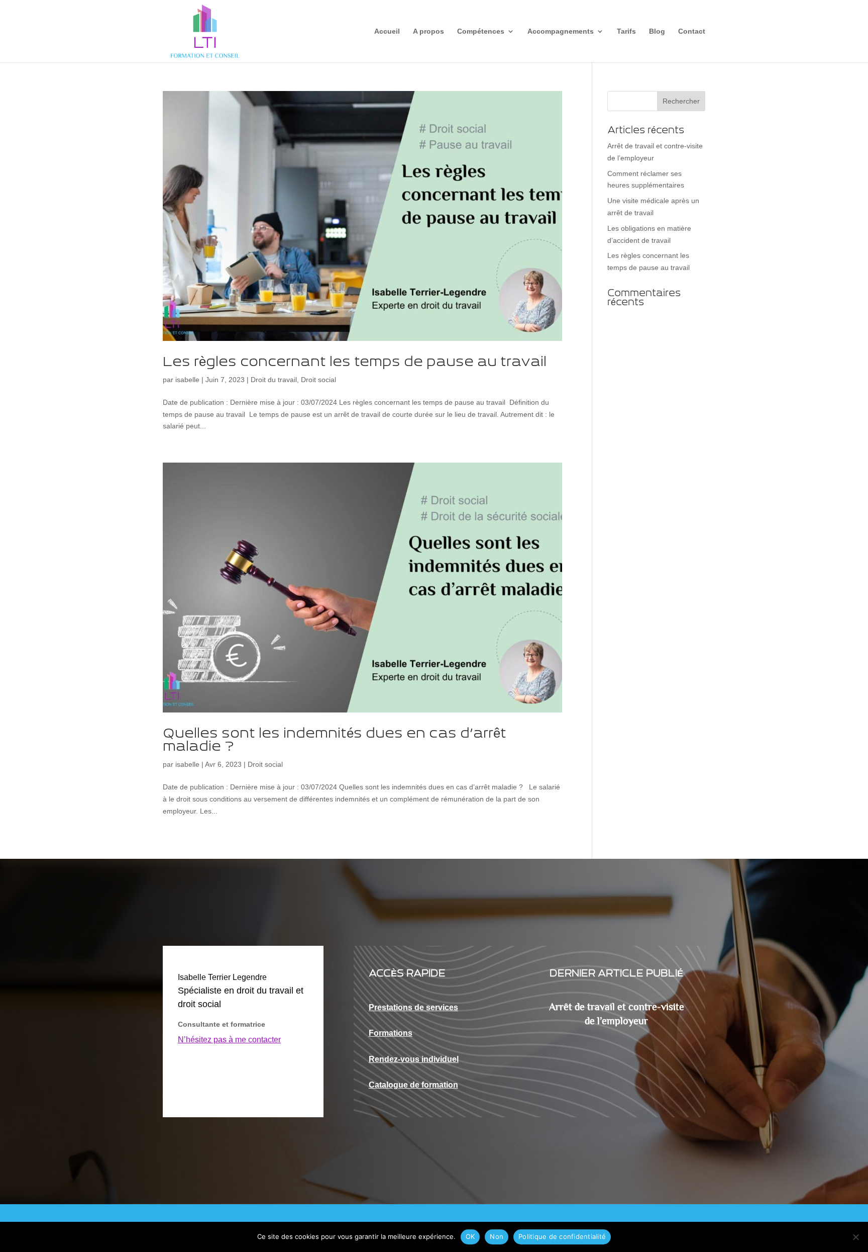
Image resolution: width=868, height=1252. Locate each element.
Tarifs (626, 31)
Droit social (318, 380)
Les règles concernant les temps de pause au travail (356, 362)
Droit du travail (274, 380)
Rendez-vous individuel (414, 1059)
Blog (657, 31)
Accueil (387, 31)
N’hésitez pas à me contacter (229, 1039)
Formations (390, 1033)
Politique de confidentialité (562, 1236)
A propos (428, 31)
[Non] (855, 1237)
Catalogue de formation (413, 1085)
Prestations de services (413, 1007)
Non (496, 1236)
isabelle (187, 380)
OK (470, 1236)
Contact (691, 31)
